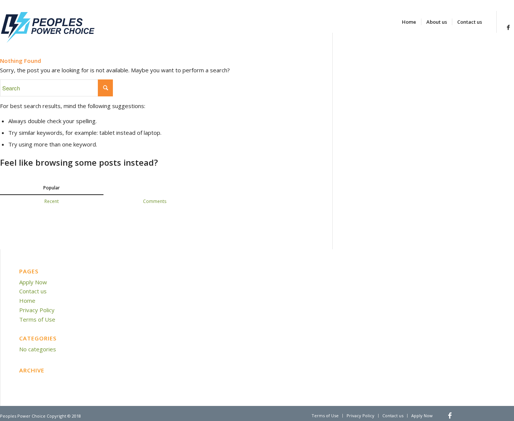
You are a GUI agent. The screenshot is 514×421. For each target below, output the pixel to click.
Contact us (33, 291)
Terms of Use (37, 319)
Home (27, 300)
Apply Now (33, 282)
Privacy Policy (37, 310)
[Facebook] (508, 27)
